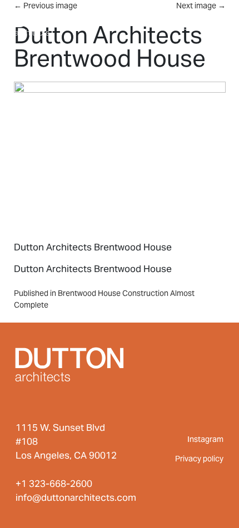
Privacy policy (199, 459)
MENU (202, 21)
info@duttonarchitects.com (76, 497)
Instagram (205, 439)
